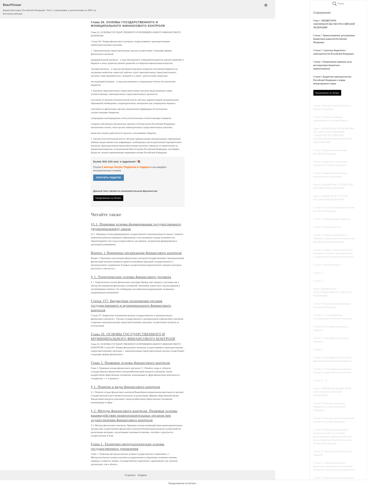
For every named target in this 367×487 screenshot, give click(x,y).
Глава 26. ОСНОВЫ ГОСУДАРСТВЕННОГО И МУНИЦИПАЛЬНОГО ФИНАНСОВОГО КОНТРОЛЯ (133, 336)
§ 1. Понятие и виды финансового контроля (125, 386)
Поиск (337, 3)
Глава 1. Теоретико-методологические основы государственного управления (127, 446)
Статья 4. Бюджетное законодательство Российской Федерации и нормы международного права (332, 80)
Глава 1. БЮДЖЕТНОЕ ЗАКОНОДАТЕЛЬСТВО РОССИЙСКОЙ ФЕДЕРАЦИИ (334, 24)
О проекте (130, 475)
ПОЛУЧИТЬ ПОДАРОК (108, 177)
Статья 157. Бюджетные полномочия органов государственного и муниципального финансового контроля (131, 305)
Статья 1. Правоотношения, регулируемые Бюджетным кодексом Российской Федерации (334, 39)
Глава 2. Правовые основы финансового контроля (130, 362)
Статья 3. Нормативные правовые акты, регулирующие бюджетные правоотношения (332, 65)
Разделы (142, 475)
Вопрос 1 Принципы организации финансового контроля (136, 252)
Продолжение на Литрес (327, 92)
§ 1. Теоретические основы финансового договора (131, 276)
